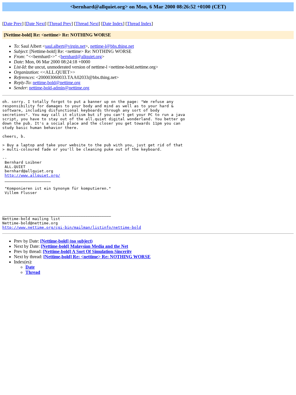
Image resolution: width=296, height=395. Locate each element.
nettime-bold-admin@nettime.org (59, 87)
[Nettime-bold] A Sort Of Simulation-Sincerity (87, 251)
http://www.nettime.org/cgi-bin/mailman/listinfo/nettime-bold (71, 227)
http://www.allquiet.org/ (32, 175)
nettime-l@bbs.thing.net (112, 46)
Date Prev (13, 23)
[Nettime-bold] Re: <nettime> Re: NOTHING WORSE (97, 256)
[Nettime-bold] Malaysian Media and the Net (84, 246)
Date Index (113, 23)
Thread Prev (60, 23)
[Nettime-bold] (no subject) (66, 241)
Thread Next (87, 23)
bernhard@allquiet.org (81, 56)
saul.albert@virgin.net (65, 46)
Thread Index (139, 23)
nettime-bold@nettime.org (56, 82)
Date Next (35, 23)
